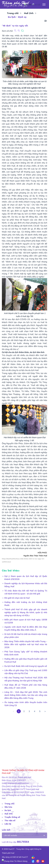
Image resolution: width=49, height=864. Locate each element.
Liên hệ (8, 824)
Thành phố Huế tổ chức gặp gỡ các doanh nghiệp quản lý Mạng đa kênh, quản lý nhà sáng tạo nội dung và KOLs (25, 612)
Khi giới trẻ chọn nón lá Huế (17, 598)
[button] (45, 20)
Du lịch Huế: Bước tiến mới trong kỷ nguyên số (25, 666)
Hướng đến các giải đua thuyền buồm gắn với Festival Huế (25, 660)
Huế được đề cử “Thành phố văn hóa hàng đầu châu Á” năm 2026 (25, 686)
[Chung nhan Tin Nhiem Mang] (14, 861)
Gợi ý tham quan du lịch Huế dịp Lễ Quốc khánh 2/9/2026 (25, 577)
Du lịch (8, 810)
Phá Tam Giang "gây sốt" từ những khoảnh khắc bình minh (25, 653)
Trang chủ (12, 13)
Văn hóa (8, 807)
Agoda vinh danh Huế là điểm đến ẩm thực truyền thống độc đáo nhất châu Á (25, 628)
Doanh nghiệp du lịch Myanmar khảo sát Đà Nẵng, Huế (25, 585)
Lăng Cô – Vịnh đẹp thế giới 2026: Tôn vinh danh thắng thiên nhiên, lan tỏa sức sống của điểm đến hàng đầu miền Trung (25, 695)
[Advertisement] (24, 737)
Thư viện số (10, 820)
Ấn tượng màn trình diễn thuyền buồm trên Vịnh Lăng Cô (25, 704)
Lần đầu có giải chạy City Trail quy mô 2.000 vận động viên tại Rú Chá (25, 672)
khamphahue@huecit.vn (18, 783)
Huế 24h (28, 13)
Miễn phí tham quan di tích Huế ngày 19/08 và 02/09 (25, 621)
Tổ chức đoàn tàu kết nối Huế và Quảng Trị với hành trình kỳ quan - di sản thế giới (25, 592)
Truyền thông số (12, 817)
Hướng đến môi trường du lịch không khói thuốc (25, 603)
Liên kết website (10, 835)
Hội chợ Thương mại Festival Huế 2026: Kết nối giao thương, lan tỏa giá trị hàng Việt (25, 679)
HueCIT (25, 857)
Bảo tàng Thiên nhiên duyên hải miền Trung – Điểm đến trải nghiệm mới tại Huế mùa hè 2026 (25, 644)
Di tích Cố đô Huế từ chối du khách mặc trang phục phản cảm (25, 635)
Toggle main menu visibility (44, 4)
